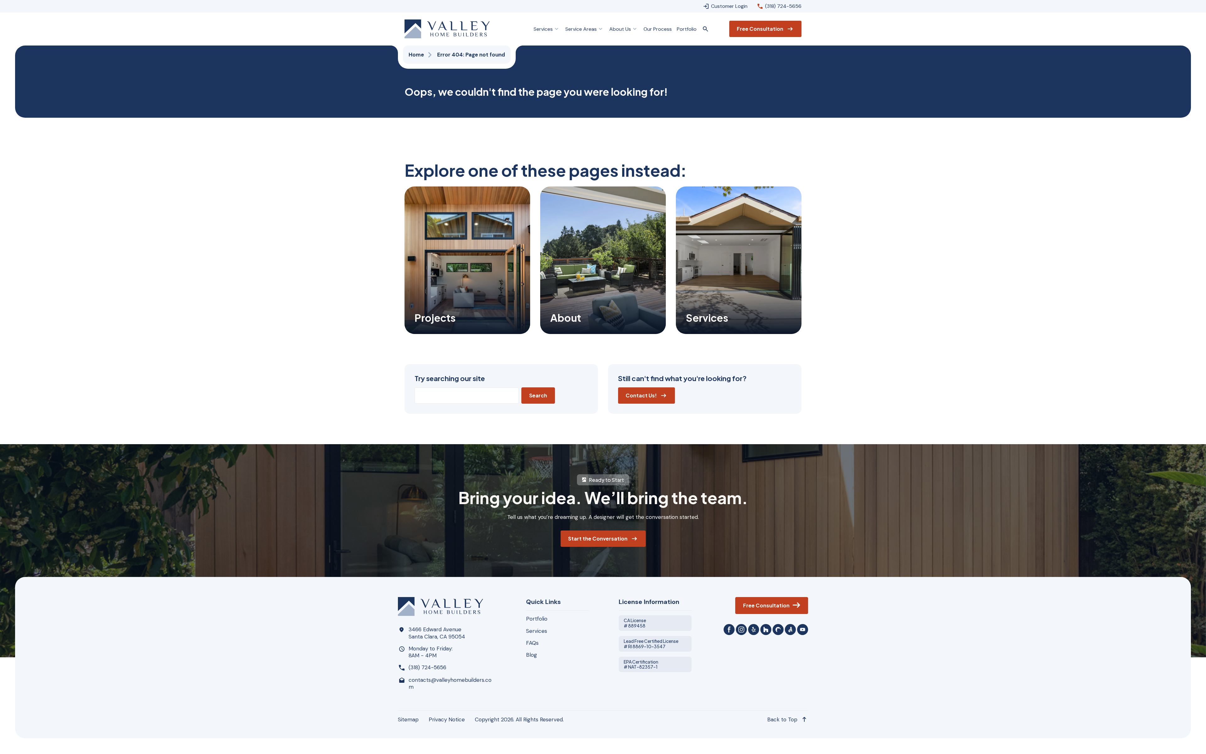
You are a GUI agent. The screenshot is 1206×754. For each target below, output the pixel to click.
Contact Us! (641, 395)
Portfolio (536, 618)
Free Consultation (760, 28)
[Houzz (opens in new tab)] (765, 629)
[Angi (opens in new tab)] (790, 629)
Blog (531, 654)
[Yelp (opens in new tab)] (753, 629)
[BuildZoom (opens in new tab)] (778, 629)
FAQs (532, 642)
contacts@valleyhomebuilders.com (450, 683)
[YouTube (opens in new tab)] (802, 629)
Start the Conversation (597, 538)
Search (538, 395)
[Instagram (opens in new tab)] (741, 629)
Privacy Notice (447, 719)
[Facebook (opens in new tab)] (729, 629)
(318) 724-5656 (783, 6)
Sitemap (408, 719)
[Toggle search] (705, 29)
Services (536, 630)
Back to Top (782, 719)
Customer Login (729, 6)
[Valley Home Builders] (447, 28)
